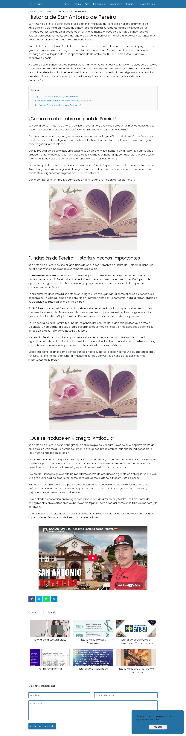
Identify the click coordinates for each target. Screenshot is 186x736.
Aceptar (158, 727)
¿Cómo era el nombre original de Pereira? (59, 96)
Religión (130, 4)
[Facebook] (31, 599)
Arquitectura (115, 4)
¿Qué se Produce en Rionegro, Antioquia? (59, 105)
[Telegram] (54, 599)
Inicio (66, 4)
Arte (87, 4)
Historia (77, 4)
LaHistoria (35, 4)
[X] (39, 599)
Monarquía (99, 4)
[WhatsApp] (46, 599)
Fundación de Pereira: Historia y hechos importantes (65, 100)
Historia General (147, 4)
